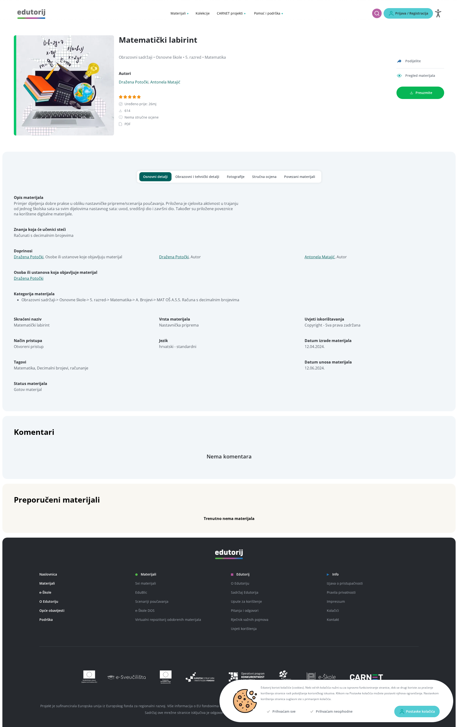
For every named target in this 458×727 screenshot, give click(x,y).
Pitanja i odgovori (245, 610)
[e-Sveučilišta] (128, 677)
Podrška (46, 619)
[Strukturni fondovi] (200, 677)
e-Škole (45, 592)
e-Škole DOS (145, 610)
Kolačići (333, 610)
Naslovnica (48, 574)
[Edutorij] (31, 13)
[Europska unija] (87, 677)
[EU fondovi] (247, 677)
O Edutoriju (48, 601)
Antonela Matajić (165, 82)
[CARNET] (366, 677)
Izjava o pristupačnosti (345, 583)
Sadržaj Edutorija (244, 592)
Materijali (47, 583)
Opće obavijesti (51, 610)
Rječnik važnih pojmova (249, 619)
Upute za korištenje (246, 601)
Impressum (336, 601)
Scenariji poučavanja (151, 601)
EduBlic (141, 592)
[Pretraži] (377, 13)
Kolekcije (203, 13)
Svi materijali (145, 583)
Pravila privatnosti (341, 592)
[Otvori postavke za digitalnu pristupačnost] (438, 13)
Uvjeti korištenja (244, 628)
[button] (179, 13)
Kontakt (333, 619)
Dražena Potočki (133, 82)
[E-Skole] (321, 677)
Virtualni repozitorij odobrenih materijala (168, 619)
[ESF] (285, 677)
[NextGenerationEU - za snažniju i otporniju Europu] (164, 677)
